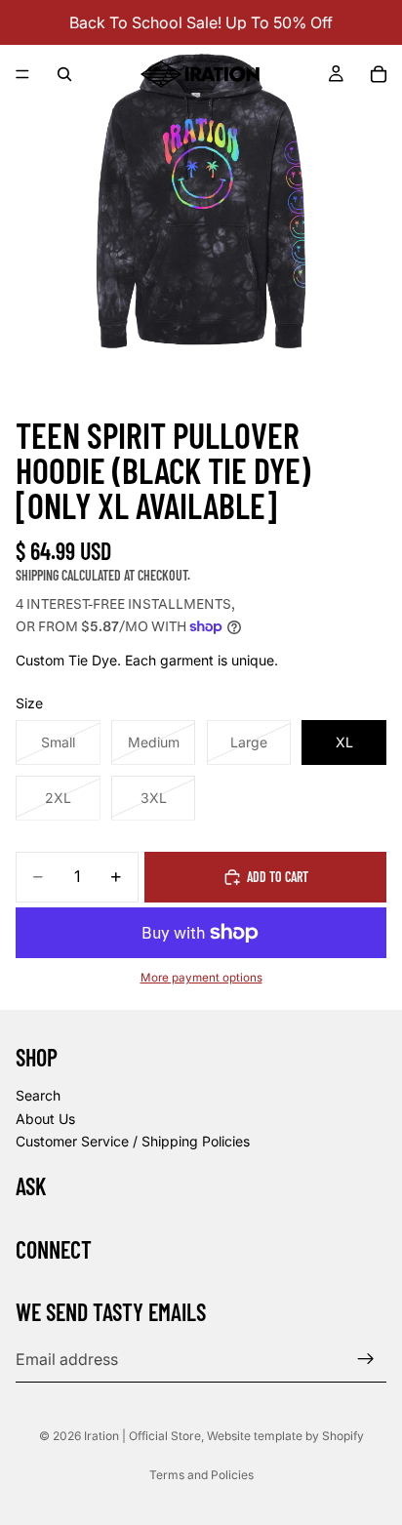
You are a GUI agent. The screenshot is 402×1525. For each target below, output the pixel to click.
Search (38, 1095)
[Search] (64, 74)
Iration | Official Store (142, 1435)
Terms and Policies (201, 1474)
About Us (45, 1118)
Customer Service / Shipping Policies (133, 1141)
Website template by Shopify (285, 1435)
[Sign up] (365, 1360)
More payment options (201, 977)
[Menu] (22, 74)
